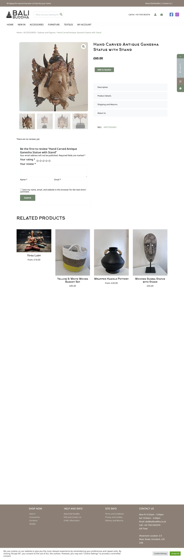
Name (23, 180)
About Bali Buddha (153, 3)
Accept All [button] (175, 553)
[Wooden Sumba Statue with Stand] (150, 252)
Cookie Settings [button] (160, 553)
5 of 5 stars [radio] (49, 161)
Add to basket (104, 69)
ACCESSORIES (30, 32)
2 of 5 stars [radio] (40, 161)
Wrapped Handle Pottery (111, 279)
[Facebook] (171, 14)
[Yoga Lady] (34, 240)
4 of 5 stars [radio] (46, 161)
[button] (83, 46)
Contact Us (166, 3)
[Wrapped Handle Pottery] (111, 252)
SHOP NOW (35, 508)
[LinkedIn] (100, 121)
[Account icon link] (155, 14)
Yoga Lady (34, 255)
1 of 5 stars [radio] (37, 161)
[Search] (61, 14)
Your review (28, 163)
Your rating (27, 159)
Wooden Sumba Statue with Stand (150, 280)
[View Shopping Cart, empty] (161, 14)
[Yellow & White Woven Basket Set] (72, 252)
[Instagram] (177, 14)
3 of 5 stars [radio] (43, 161)
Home (19, 32)
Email (57, 180)
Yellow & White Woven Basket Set (72, 280)
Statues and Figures (46, 32)
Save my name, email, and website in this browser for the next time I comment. (53, 190)
